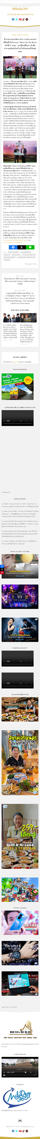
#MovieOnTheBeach (13, 252)
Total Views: (6, 1007)
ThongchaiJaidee (16, 255)
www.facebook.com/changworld (13, 242)
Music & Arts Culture (20, 35)
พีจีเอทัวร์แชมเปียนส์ (9, 257)
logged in (15, 362)
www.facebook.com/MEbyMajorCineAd (15, 240)
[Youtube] (20, 19)
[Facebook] (13, 19)
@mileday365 (6, 492)
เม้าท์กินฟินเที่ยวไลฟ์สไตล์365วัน (26, 257)
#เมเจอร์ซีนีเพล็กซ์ (26, 252)
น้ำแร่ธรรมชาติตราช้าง (29, 255)
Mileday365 (20, 8)
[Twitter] (16, 19)
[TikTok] (23, 19)
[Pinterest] (2, 572)
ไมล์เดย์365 (7, 260)
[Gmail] (27, 19)
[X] (2, 569)
